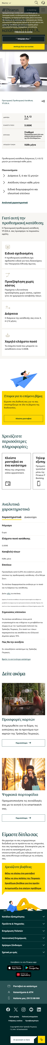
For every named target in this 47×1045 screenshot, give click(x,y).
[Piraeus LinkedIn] (39, 1010)
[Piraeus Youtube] (31, 1010)
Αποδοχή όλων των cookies (23, 46)
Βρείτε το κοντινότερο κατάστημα (16, 659)
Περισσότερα (21, 743)
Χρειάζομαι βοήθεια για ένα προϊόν (22, 883)
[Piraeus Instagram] (23, 1010)
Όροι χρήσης (14, 1017)
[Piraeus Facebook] (8, 1010)
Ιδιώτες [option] (5, 3)
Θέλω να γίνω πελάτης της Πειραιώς (22, 878)
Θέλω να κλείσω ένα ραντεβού (20, 873)
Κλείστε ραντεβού (23, 418)
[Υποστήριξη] (41, 3)
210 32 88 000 (33, 998)
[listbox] (6, 3)
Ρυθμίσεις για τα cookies (23, 32)
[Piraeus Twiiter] (16, 1010)
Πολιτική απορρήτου (30, 1017)
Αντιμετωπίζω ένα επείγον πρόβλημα (23, 888)
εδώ (9, 593)
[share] (43, 101)
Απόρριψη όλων (23, 39)
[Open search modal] (36, 3)
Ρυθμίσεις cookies (15, 1021)
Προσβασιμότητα (32, 1021)
